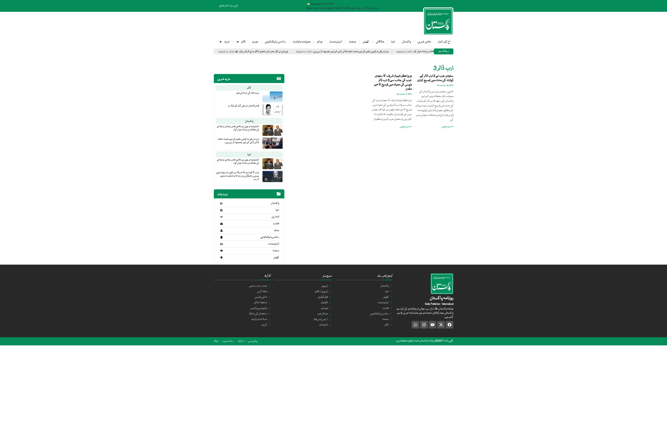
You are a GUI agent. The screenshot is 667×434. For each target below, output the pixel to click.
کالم (243, 41)
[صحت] (221, 250)
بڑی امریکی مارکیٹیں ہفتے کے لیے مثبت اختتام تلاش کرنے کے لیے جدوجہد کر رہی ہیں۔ (372, 51)
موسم (255, 41)
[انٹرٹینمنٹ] (221, 244)
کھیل (366, 41)
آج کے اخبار (444, 41)
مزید (226, 41)
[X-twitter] (441, 325)
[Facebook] (449, 325)
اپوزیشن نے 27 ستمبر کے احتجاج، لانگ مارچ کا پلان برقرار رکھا (283, 51)
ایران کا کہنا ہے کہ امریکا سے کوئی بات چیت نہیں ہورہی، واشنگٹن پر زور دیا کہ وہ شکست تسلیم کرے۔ (237, 176)
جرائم (320, 41)
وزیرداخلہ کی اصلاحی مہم (247, 93)
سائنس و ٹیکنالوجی (269, 237)
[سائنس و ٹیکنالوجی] (221, 237)
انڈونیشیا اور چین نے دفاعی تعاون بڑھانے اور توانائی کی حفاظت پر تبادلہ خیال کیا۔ (238, 128)
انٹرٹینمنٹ (335, 41)
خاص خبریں (424, 41)
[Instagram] (424, 325)
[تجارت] (221, 223)
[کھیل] (221, 257)
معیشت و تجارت (301, 41)
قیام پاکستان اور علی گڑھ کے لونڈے (243, 106)
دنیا (393, 41)
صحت (352, 41)
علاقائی (380, 41)
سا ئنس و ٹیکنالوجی (275, 41)
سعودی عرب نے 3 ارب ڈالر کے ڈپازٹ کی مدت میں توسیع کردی (435, 78)
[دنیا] (221, 210)
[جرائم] (221, 230)
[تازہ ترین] (221, 217)
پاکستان (406, 41)
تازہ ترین (275, 217)
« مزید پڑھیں (447, 127)
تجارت (276, 224)
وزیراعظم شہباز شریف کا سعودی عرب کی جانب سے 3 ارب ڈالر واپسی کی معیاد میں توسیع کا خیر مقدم (393, 82)
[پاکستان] (221, 203)
